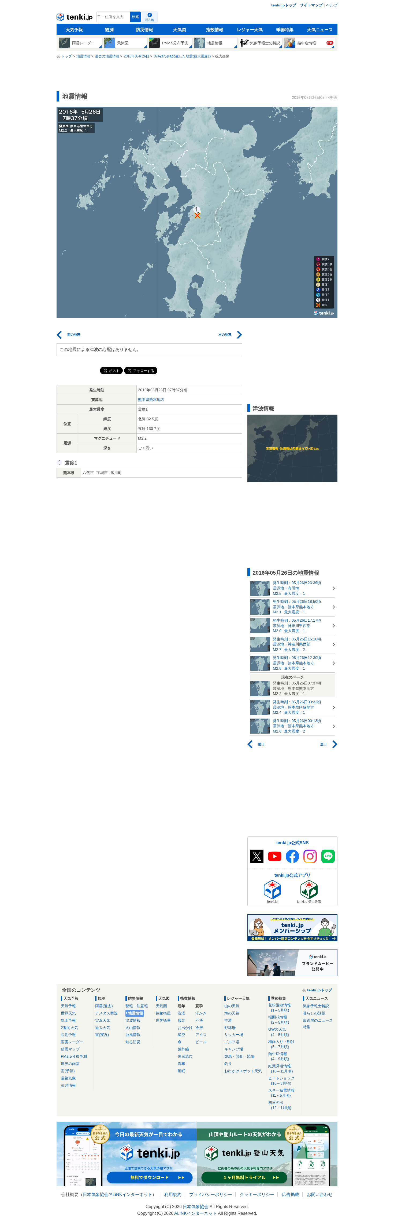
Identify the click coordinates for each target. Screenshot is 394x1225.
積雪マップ (70, 1049)
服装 (181, 1020)
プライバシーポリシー (210, 1194)
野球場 (230, 1027)
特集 (306, 1027)
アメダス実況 (106, 1013)
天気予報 (74, 29)
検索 (135, 17)
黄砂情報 (68, 1085)
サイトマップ (311, 5)
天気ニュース (320, 29)
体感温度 (185, 1056)
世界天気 (68, 1013)
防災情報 (144, 29)
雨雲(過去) (104, 1006)
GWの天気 (278, 1031)
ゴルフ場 (231, 1042)
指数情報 (214, 29)
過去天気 (102, 1027)
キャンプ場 (233, 1049)
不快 (199, 1020)
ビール (201, 1042)
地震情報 (135, 1013)
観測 (109, 29)
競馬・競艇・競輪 (239, 1056)
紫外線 (183, 1049)
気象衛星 (163, 1013)
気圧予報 (68, 1020)
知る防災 (132, 1042)
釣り (228, 1063)
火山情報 (132, 1027)
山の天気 (231, 1006)
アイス (201, 1034)
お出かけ (185, 1027)
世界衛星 (163, 1020)
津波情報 (132, 1020)
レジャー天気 (250, 29)
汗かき (201, 1013)
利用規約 (172, 1194)
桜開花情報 (278, 1019)
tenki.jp (75, 18)
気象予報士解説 (316, 1006)
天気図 (179, 29)
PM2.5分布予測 (74, 1056)
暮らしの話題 (314, 1013)
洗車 (181, 1063)
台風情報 (132, 1034)
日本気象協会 (96, 1194)
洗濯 (181, 1013)
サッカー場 (233, 1034)
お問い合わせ (320, 1194)
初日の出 (279, 1105)
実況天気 (102, 1020)
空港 (228, 1020)
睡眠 (181, 1071)
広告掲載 (290, 1194)
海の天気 (231, 1013)
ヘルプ (331, 5)
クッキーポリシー (257, 1194)
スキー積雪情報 (281, 1092)
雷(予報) (68, 1071)
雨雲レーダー (72, 1042)
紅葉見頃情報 (280, 1068)
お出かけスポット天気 (243, 1071)
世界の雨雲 (70, 1063)
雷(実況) (102, 1034)
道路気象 (68, 1078)
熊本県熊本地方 (151, 399)
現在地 (149, 19)
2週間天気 (69, 1027)
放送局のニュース (318, 1020)
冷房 (199, 1027)
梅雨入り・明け (281, 1044)
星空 (181, 1034)
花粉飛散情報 (279, 1007)
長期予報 (68, 1034)
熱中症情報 (278, 1056)
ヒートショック (281, 1080)
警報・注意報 (136, 1006)
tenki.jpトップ (283, 5)
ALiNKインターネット (131, 1194)
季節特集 (284, 29)
